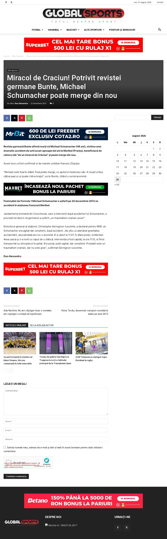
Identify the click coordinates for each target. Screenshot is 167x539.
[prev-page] (6, 370)
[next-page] (11, 370)
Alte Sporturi (93, 29)
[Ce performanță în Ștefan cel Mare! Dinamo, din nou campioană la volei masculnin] (20, 343)
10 (117, 161)
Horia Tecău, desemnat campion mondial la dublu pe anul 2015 (84, 312)
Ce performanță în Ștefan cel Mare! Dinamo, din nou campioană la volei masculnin (18, 360)
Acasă (6, 56)
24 (117, 173)
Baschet (72, 29)
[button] (159, 30)
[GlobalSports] (83, 15)
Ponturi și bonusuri (122, 29)
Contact (160, 2)
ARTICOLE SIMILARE (16, 325)
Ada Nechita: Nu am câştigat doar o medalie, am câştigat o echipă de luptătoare (28, 312)
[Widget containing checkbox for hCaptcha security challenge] (28, 462)
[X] (11, 2)
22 (153, 167)
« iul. (117, 184)
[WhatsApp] (29, 118)
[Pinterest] (22, 118)
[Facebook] (6, 2)
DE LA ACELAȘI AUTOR (41, 325)
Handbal (53, 29)
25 (125, 173)
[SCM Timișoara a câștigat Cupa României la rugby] (92, 343)
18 (125, 167)
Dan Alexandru (21, 103)
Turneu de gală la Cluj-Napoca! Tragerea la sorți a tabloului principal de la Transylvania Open (55, 360)
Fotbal (36, 29)
